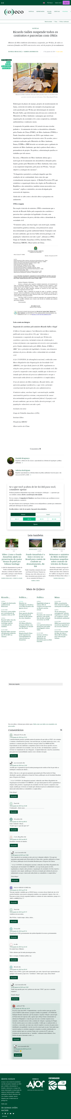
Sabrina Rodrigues (31, 51)
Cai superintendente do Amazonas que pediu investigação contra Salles (44, 627)
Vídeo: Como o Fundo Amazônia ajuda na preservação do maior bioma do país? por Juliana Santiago (12, 559)
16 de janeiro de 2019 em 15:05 (19, 987)
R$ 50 (41, 519)
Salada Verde (49, 12)
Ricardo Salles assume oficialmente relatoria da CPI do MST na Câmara (8, 634)
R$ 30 (29, 519)
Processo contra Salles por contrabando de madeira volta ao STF (8, 613)
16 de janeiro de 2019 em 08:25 (18, 839)
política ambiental (7, 66)
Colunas (65, 11)
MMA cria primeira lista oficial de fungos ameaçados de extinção (62, 604)
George (16, 928)
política (8, 64)
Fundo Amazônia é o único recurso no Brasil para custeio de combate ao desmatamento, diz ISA (35, 560)
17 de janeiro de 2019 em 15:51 (18, 737)
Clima (55, 21)
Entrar (4, 1116)
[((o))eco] (14, 12)
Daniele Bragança (15, 51)
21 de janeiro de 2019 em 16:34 (22, 1049)
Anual (48, 514)
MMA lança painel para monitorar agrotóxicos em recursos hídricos (62, 624)
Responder (14, 756)
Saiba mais (4, 1104)
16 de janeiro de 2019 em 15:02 (18, 765)
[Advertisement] (35, 666)
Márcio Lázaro (17, 578)
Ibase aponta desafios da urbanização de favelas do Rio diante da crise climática (26, 615)
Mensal (23, 514)
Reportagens (40, 11)
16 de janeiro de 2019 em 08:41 (18, 821)
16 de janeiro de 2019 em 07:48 (18, 890)
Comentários (34, 449)
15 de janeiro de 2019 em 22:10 (18, 947)
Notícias (31, 11)
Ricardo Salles (7, 68)
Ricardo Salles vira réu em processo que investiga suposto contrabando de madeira (8, 623)
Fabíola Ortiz (35, 580)
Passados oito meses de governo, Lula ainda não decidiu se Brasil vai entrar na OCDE (44, 617)
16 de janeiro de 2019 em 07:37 (18, 912)
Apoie (66, 2)
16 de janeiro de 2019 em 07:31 (18, 931)
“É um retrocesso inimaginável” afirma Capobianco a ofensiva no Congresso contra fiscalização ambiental (62, 614)
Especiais (57, 11)
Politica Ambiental (64, 21)
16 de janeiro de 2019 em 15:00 (19, 855)
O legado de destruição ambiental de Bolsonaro (8, 604)
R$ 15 (17, 519)
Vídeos (7, 549)
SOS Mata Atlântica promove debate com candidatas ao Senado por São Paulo (26, 625)
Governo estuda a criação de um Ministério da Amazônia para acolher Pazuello (44, 638)
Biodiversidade (48, 21)
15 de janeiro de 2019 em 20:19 (18, 969)
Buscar (51, 3)
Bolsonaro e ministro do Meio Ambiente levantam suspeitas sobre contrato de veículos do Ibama (59, 559)
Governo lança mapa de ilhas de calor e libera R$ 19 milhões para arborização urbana (61, 635)
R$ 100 (54, 519)
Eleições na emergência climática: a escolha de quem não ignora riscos (26, 605)
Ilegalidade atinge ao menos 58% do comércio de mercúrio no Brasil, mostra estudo (44, 606)
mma (9, 62)
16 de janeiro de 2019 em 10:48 (18, 806)
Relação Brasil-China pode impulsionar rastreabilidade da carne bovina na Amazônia (25, 636)
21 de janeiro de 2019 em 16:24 (21, 1008)
